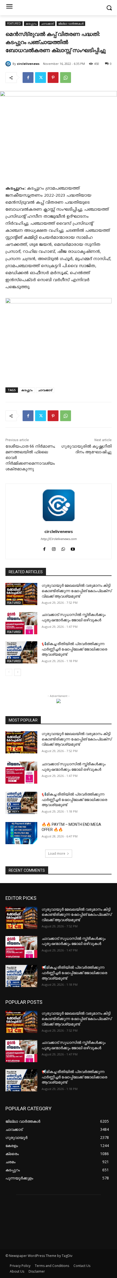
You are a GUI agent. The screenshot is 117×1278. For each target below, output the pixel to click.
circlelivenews (28, 64)
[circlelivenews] (9, 63)
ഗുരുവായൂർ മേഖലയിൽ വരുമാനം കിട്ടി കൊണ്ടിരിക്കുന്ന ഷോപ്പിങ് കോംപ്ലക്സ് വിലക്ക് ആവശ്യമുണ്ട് (77, 590)
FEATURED (14, 23)
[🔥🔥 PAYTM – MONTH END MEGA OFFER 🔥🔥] (21, 833)
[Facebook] (28, 77)
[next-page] (17, 672)
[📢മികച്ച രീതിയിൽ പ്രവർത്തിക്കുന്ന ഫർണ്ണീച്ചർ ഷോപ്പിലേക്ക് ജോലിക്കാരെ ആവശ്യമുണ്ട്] (21, 652)
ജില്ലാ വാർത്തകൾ (71, 23)
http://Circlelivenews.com (58, 539)
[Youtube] (73, 548)
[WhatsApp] (65, 77)
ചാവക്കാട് (47, 23)
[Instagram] (54, 548)
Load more (56, 853)
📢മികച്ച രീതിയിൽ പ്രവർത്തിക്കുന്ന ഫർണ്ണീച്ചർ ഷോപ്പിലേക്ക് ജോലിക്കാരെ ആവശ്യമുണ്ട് (74, 649)
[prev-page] (8, 672)
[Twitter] (40, 77)
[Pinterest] (53, 77)
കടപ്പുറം (31, 23)
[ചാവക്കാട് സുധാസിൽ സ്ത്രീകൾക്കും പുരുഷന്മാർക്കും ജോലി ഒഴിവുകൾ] (21, 623)
